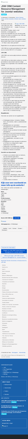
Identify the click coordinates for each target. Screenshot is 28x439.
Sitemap (5, 374)
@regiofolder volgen (7, 423)
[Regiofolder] (4, 2)
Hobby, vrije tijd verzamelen (7, 18)
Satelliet (5, 228)
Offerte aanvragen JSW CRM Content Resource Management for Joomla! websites (14, 256)
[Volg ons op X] (5, 426)
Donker (14, 228)
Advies (17, 17)
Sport (20, 18)
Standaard (4, 230)
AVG (5, 367)
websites (24, 18)
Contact (5, 370)
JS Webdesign (9, 224)
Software (16, 18)
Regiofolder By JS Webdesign (11, 372)
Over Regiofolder (7, 369)
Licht (10, 228)
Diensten (21, 17)
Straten (20, 228)
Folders (6, 391)
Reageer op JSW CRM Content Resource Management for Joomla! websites (14, 251)
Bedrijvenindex (8, 384)
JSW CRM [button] (16, 218)
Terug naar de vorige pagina (8, 247)
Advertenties (7, 388)
